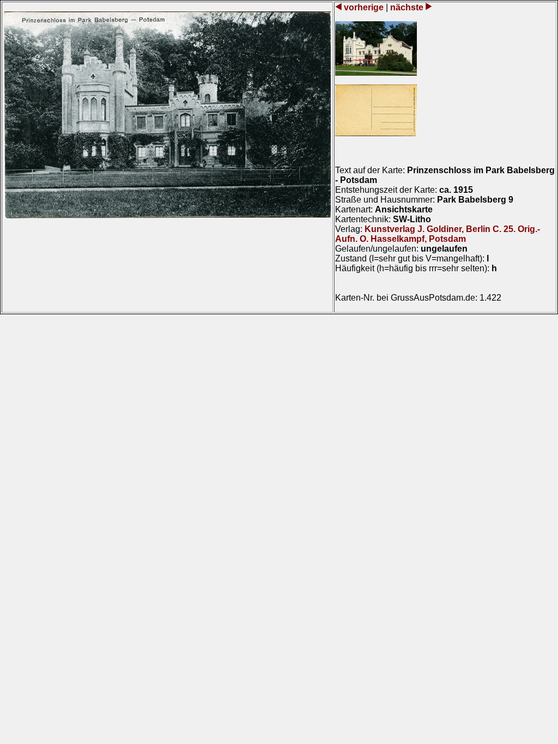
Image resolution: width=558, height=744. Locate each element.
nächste (407, 7)
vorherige (364, 7)
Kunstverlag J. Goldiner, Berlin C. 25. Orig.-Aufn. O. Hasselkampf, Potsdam (437, 233)
